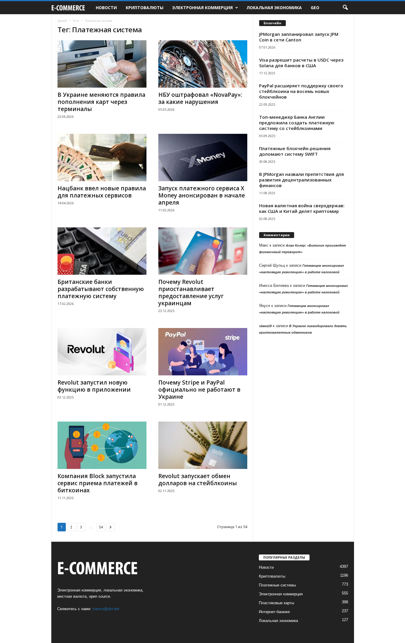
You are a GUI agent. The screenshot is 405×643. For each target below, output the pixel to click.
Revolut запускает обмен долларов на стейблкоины (197, 479)
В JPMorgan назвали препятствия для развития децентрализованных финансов (301, 179)
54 (101, 527)
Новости (106, 7)
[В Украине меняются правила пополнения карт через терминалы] (102, 64)
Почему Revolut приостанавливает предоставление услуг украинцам (191, 292)
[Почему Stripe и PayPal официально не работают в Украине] (202, 351)
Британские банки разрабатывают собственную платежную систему (101, 289)
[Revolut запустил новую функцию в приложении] (102, 351)
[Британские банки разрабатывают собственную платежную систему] (102, 251)
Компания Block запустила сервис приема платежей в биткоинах (98, 483)
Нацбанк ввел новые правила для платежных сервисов (102, 191)
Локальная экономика (274, 7)
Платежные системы (277, 585)
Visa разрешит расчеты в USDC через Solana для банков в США (301, 62)
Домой (62, 21)
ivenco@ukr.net (106, 609)
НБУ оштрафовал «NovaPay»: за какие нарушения (200, 98)
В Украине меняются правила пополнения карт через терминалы (101, 102)
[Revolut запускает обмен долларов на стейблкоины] (202, 445)
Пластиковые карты (276, 603)
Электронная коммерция (202, 7)
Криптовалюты (144, 7)
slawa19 (265, 326)
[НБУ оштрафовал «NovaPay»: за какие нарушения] (202, 64)
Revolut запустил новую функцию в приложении (94, 386)
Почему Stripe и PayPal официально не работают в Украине (199, 390)
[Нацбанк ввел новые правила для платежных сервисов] (102, 157)
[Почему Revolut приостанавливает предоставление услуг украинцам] (202, 251)
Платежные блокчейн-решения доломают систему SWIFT (295, 151)
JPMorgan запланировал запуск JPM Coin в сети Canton (298, 37)
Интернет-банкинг (274, 612)
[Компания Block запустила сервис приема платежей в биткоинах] (102, 445)
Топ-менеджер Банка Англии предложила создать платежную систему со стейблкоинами (296, 122)
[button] (345, 7)
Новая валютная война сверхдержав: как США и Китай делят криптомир (302, 208)
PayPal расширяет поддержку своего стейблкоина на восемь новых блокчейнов (301, 91)
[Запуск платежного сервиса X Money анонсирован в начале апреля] (202, 157)
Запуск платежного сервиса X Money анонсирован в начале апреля (201, 195)
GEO (315, 7)
